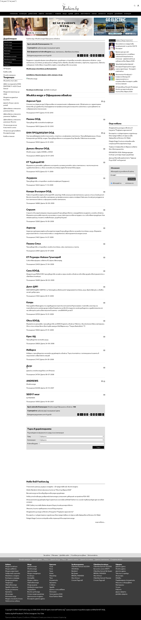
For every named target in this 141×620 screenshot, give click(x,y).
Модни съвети (32, 580)
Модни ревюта (10, 569)
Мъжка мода (8, 45)
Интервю (30, 578)
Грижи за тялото (11, 589)
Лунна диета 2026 (55, 594)
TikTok (26, 613)
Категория (31, 440)
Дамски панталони (102, 559)
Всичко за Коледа (33, 592)
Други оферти (121, 592)
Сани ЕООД (32, 270)
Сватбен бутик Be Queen (103, 571)
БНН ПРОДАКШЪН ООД (40, 132)
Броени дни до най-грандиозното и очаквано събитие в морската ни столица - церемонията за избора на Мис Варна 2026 (125, 56)
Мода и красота (127, 40)
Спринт (30, 209)
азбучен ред (42, 48)
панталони (60, 52)
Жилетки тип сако (10, 81)
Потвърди (131, 179)
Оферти (41, 13)
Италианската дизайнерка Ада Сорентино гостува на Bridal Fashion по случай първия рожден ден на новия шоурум (65, 501)
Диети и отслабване (57, 589)
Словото (26, 617)
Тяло (51, 578)
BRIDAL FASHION (77, 576)
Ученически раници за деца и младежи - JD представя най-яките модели (52, 486)
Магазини (7, 65)
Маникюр (52, 576)
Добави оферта (121, 594)
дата (58, 48)
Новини (58, 13)
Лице (51, 566)
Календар (127, 13)
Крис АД (31, 336)
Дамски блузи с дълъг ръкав (11, 104)
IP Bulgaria (34, 617)
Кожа (51, 573)
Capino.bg (62, 617)
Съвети (52, 585)
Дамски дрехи (37, 559)
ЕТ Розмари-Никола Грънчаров (43, 257)
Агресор (30, 227)
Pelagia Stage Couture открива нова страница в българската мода (50, 518)
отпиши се (129, 183)
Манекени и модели (10, 59)
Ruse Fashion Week (56, 596)
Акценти (112, 40)
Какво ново (7, 72)
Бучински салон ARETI (101, 569)
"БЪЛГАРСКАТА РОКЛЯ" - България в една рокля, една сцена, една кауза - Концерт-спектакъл (126, 67)
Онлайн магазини (9, 75)
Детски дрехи (121, 571)
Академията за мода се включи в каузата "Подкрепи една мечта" (50, 512)
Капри (29, 302)
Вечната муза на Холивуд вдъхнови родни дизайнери (45, 493)
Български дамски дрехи (36, 598)
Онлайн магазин (24, 559)
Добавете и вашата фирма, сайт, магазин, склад (44, 75)
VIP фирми (7, 68)
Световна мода (11, 585)
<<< (81, 55)
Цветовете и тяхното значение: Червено (12, 115)
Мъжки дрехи (121, 569)
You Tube (41, 613)
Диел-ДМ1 (32, 286)
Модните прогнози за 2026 (11, 93)
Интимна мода (10, 596)
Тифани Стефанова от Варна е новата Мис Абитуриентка (123, 148)
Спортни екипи (116, 559)
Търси (98, 447)
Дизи (29, 365)
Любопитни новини (12, 601)
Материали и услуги (10, 56)
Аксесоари (7, 50)
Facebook (19, 613)
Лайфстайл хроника (12, 573)
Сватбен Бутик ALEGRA (80, 566)
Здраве (70, 13)
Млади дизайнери (11, 580)
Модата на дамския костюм (10, 98)
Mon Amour (75, 578)
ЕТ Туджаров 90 (35, 162)
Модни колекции (11, 566)
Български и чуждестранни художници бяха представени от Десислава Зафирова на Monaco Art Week (63, 515)
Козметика (53, 580)
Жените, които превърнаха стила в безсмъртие (44, 508)
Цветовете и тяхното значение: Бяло (12, 110)
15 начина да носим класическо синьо (10, 126)
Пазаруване (31, 589)
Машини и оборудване (124, 582)
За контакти (93, 555)
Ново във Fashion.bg (37, 481)
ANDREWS (32, 380)
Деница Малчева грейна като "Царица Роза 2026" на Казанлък (122, 159)
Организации (8, 62)
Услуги (118, 587)
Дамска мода (8, 42)
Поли (64, 559)
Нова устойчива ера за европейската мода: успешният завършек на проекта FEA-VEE (58, 496)
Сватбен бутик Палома (102, 578)
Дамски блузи (55, 559)
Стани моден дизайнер (35, 594)
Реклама (55, 555)
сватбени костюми (71, 52)
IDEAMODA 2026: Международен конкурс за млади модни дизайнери (121, 153)
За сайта (46, 555)
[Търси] (135, 5)
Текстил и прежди (122, 573)
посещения (51, 48)
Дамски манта (73, 559)
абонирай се (116, 183)
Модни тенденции (34, 573)
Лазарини (31, 177)
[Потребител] (139, 5)
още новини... (100, 522)
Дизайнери (118, 13)
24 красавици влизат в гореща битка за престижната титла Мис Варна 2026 (127, 89)
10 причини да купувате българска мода (12, 132)
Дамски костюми (86, 559)
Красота (7, 53)
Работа (118, 589)
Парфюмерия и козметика (125, 580)
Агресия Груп (33, 100)
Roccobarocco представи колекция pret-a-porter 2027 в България (126, 46)
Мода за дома (32, 585)
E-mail (113, 175)
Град (29, 436)
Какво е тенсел (8, 136)
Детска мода (8, 48)
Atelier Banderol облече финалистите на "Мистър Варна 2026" (48, 490)
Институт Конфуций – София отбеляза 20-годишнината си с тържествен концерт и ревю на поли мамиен (126, 79)
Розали (19, 617)
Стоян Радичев (77, 580)
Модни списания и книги (14, 598)
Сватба (94, 13)
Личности (102, 13)
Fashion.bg (14, 13)
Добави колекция (50, 90)
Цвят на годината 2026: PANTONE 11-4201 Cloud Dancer (12, 86)
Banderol (74, 571)
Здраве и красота (11, 587)
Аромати (8, 592)
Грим (51, 571)
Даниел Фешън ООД (37, 148)
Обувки (118, 578)
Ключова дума (32, 443)
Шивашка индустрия (35, 587)
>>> (100, 55)
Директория (32, 13)
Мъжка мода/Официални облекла (47, 38)
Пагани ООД (33, 119)
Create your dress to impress (48, 617)
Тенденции (9, 582)
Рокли (46, 559)
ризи (53, 52)
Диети (77, 13)
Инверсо (31, 349)
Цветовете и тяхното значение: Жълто (12, 121)
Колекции (23, 13)
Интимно (52, 592)
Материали (120, 585)
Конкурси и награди (12, 578)
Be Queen (74, 573)
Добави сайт (64, 555)
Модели (110, 13)
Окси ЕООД (33, 320)
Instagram (33, 613)
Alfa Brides (75, 569)
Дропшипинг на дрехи (35, 596)
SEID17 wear (33, 394)
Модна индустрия (11, 571)
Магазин (49, 13)
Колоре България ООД (38, 191)
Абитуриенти (85, 13)
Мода (65, 13)
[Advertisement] (48, 421)
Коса (51, 569)
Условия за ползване (78, 555)
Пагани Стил (33, 243)
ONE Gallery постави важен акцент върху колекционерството (49, 505)
